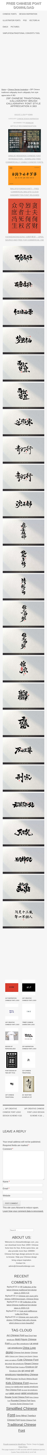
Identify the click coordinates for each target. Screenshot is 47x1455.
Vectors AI (34, 20)
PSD (25, 20)
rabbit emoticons (29, 1393)
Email (6, 1188)
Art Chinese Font (15, 1335)
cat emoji (33, 1343)
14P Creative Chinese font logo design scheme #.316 (34, 1112)
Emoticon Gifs (15, 1371)
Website (6, 1196)
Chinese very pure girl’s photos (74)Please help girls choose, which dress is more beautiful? (22, 1320)
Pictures (15, 27)
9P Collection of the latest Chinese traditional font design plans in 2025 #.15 (22, 1290)
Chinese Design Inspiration (18, 89)
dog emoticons (18, 1364)
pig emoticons (32, 1390)
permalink (29, 123)
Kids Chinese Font (17, 1382)
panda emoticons (31, 1387)
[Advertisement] (23, 62)
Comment (8, 1149)
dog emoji (8, 1364)
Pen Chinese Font (13, 1390)
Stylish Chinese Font (28, 1420)
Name (6, 1182)
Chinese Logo (13, 1356)
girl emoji (25, 1370)
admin (30, 114)
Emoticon (22, 1367)
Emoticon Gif (31, 1367)
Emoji (5, 27)
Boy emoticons (23, 1344)
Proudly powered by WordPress (14, 1444)
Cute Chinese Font (27, 1359)
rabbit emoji (14, 1393)
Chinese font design (22, 1352)
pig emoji (24, 1390)
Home (3, 89)
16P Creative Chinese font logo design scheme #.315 (12, 1112)
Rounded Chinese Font (20, 1400)
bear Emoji (29, 1336)
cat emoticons (15, 1348)
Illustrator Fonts (11, 20)
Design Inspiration (28, 14)
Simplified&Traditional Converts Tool (21, 33)
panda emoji (18, 1387)
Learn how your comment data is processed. (23, 1211)
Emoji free (14, 1367)
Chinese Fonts (10, 14)
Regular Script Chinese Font (17, 1397)
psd (6, 1394)
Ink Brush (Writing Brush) (27, 1379)
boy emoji (13, 1344)
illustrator (14, 1379)
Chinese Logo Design (25, 1356)
